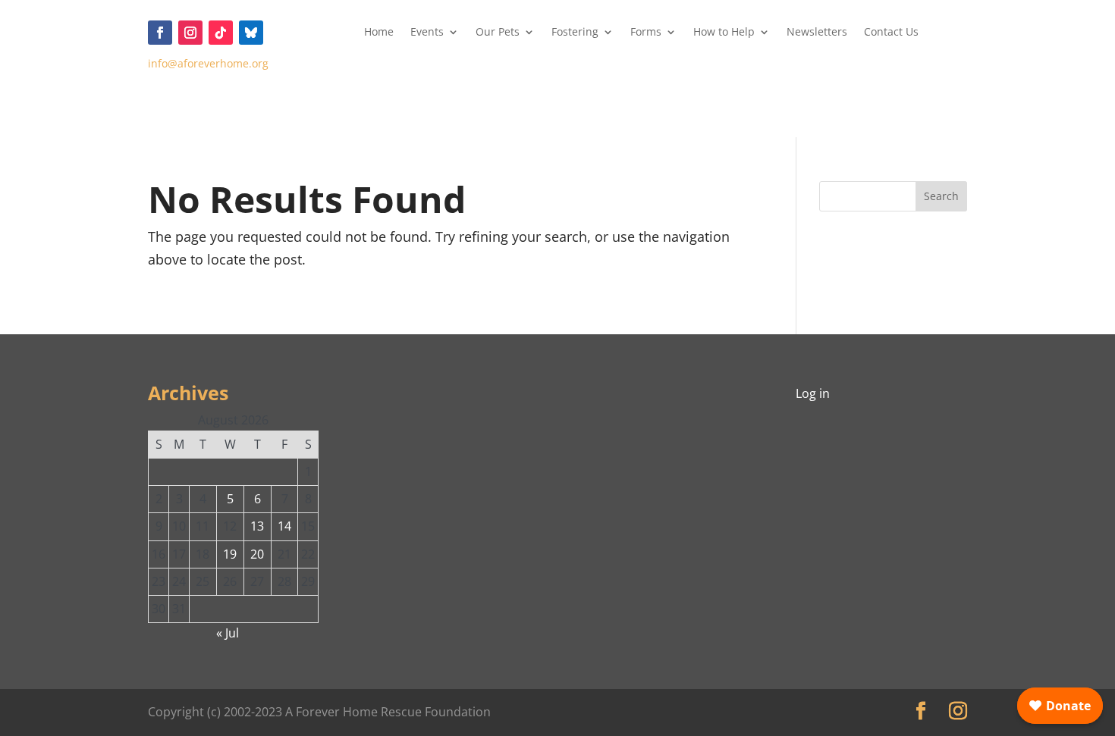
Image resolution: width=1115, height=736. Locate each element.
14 (284, 526)
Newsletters (817, 33)
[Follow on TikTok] (221, 32)
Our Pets (498, 33)
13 (257, 526)
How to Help (724, 33)
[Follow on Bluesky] (251, 32)
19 (230, 554)
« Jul (227, 633)
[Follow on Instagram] (190, 32)
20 (257, 554)
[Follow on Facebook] (160, 32)
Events (427, 33)
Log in (813, 393)
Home (379, 33)
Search (941, 196)
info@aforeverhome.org (208, 63)
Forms (645, 33)
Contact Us (891, 33)
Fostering (574, 33)
